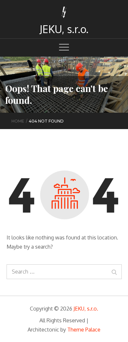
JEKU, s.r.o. (64, 29)
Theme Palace (83, 329)
